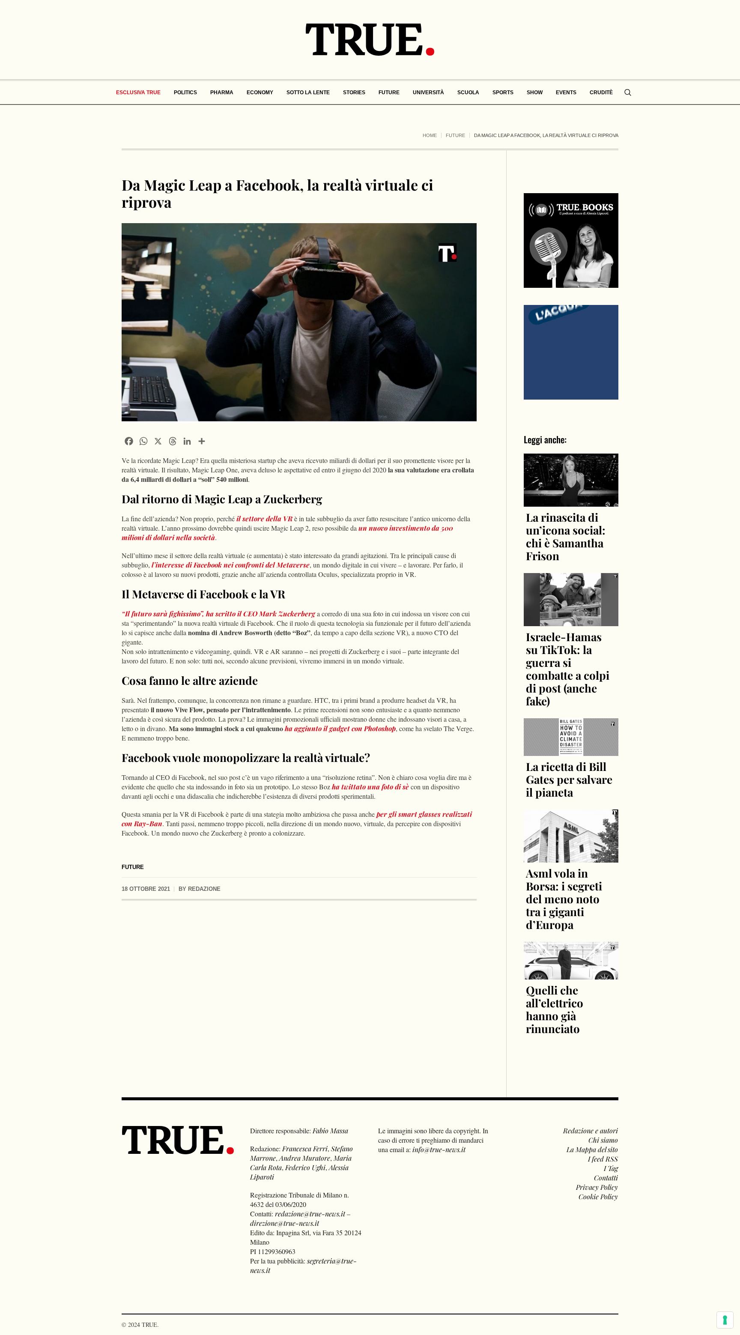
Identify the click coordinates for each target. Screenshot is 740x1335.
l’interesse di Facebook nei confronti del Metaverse (231, 564)
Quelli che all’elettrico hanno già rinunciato (554, 1009)
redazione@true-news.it (310, 1213)
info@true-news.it (438, 1149)
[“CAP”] (571, 351)
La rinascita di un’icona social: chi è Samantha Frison (566, 536)
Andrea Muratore (304, 1157)
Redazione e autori (590, 1130)
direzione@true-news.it (284, 1223)
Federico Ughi (305, 1167)
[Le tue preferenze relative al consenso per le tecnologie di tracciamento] (725, 1320)
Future (455, 135)
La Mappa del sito (592, 1149)
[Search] (628, 92)
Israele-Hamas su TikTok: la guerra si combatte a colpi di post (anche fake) (567, 668)
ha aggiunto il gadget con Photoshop (340, 728)
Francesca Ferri (305, 1148)
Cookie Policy (598, 1196)
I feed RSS (603, 1158)
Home (430, 135)
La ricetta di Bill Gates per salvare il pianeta (569, 779)
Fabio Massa (330, 1130)
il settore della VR (263, 518)
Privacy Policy (597, 1187)
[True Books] (571, 282)
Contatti (606, 1177)
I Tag (611, 1168)
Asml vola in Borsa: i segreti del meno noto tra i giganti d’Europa (564, 899)
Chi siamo (603, 1139)
